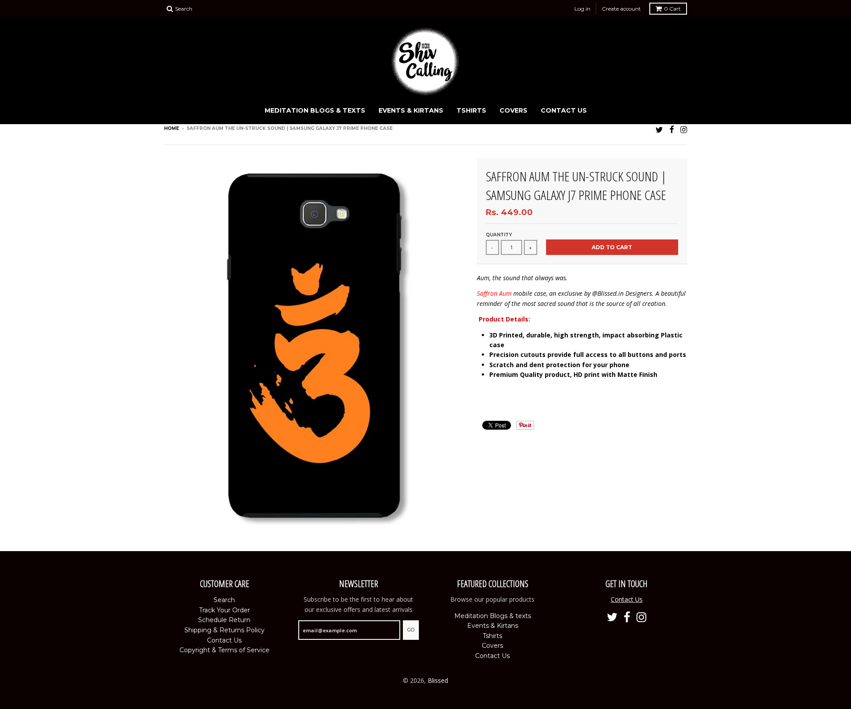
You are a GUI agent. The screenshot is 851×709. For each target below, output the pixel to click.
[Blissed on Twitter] (659, 129)
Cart (672, 8)
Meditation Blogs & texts (315, 110)
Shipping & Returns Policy (224, 630)
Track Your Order (224, 610)
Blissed (438, 680)
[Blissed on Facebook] (671, 129)
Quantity (499, 235)
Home (171, 128)
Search (224, 600)
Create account (621, 8)
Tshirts (471, 110)
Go (410, 630)
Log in (582, 8)
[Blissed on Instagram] (683, 129)
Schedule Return (224, 620)
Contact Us (564, 110)
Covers (513, 110)
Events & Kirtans (411, 110)
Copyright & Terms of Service (224, 650)
